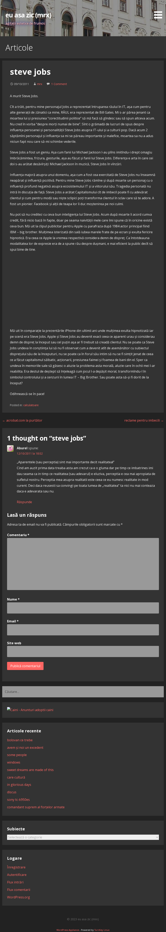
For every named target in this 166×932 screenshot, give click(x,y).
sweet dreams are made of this (30, 770)
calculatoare (31, 405)
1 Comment (59, 84)
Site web (14, 643)
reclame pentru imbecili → (144, 420)
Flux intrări (15, 882)
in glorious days (19, 784)
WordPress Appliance (67, 929)
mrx (39, 84)
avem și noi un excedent (25, 747)
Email (13, 621)
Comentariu (18, 535)
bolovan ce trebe (20, 740)
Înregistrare (16, 867)
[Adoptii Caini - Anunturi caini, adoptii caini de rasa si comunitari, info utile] (30, 710)
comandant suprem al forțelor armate (36, 807)
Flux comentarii (18, 889)
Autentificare (17, 874)
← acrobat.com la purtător (22, 420)
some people (17, 755)
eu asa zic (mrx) (28, 15)
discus (11, 792)
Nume (13, 599)
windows (13, 762)
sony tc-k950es (18, 799)
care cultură (16, 777)
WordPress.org (18, 897)
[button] (159, 10)
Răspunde (24, 502)
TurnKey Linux (102, 929)
